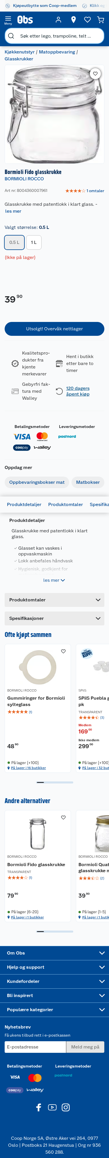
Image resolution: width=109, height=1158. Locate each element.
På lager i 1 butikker (27, 917)
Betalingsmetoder (32, 426)
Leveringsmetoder (77, 426)
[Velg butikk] (74, 20)
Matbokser (88, 482)
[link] (84, 191)
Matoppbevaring (57, 52)
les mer (13, 211)
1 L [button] (34, 242)
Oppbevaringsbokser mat (37, 482)
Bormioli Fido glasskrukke (36, 864)
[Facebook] (39, 1107)
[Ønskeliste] (87, 20)
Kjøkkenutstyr (20, 52)
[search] (11, 36)
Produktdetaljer (24, 504)
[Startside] (33, 20)
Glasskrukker (19, 59)
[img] (37, 712)
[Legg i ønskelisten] (95, 74)
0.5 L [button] (14, 242)
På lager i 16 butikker (28, 768)
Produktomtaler (65, 504)
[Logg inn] (58, 20)
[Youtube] (52, 1107)
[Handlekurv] (100, 20)
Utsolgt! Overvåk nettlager (54, 328)
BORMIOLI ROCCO (24, 178)
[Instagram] (65, 1107)
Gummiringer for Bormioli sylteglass (36, 701)
